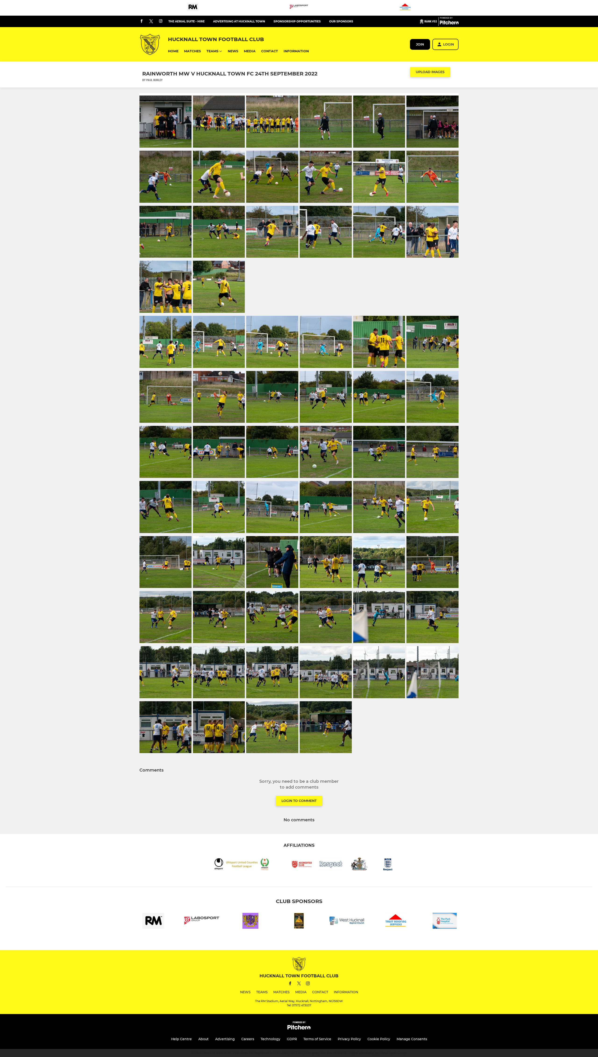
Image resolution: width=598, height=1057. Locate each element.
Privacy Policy (349, 1039)
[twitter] (151, 21)
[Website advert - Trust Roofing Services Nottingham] (405, 8)
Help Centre (181, 1039)
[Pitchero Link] (449, 23)
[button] (173, 51)
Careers (247, 1039)
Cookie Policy (378, 1039)
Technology (270, 1039)
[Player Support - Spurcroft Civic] (250, 921)
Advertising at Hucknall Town (239, 21)
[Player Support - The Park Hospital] (444, 921)
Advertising (225, 1039)
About (203, 1039)
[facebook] (141, 21)
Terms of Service (317, 1039)
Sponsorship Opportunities (297, 21)
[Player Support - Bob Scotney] (299, 921)
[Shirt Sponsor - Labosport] (299, 8)
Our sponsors (341, 21)
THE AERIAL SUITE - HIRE (186, 21)
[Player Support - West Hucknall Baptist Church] (347, 921)
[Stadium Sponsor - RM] (193, 8)
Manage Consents (412, 1039)
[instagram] (161, 21)
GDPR (292, 1039)
